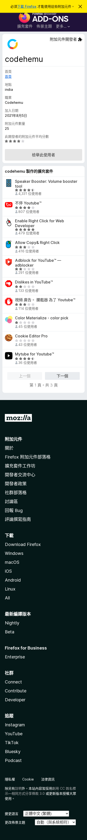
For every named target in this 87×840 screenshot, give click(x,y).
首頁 (8, 76)
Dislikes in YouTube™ (34, 282)
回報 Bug (14, 510)
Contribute (15, 690)
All (7, 597)
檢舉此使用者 (43, 154)
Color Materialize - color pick (41, 318)
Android (13, 580)
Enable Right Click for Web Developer (39, 223)
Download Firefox (23, 544)
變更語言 (11, 814)
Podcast (13, 760)
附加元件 (13, 439)
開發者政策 (16, 483)
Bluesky (13, 751)
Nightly (12, 622)
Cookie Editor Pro (31, 336)
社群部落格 (16, 492)
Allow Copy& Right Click (37, 242)
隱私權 (10, 779)
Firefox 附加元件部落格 (28, 456)
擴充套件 (25, 26)
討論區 (11, 501)
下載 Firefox (26, 6)
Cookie (28, 779)
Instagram (15, 724)
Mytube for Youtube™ (34, 354)
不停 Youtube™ (28, 203)
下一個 (62, 376)
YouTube (13, 733)
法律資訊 (48, 779)
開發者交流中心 (20, 474)
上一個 (24, 376)
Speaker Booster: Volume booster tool (46, 183)
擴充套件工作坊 (20, 465)
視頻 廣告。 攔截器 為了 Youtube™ (45, 300)
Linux (10, 588)
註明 (18, 788)
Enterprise (15, 656)
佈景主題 (44, 26)
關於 (9, 448)
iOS (8, 571)
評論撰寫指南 (18, 519)
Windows (14, 553)
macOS (12, 562)
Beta (9, 631)
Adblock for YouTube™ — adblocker (38, 262)
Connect (13, 681)
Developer (15, 699)
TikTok (12, 742)
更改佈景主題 (15, 822)
